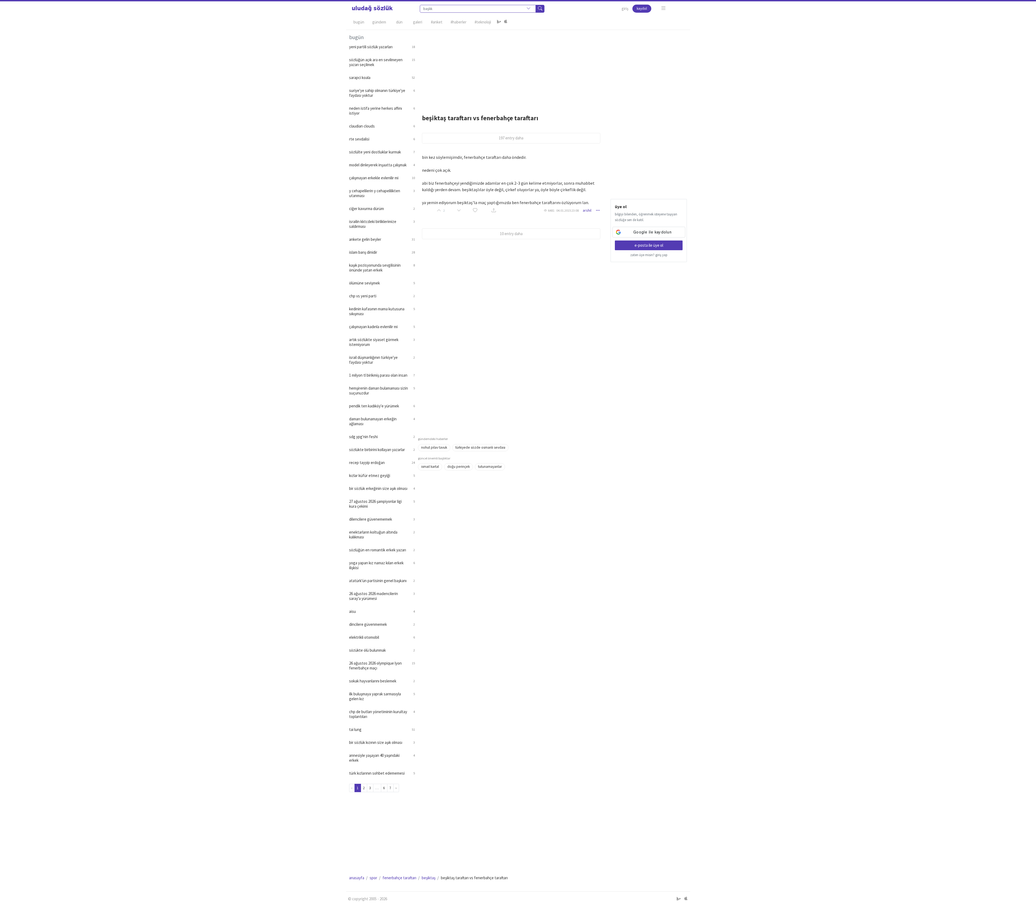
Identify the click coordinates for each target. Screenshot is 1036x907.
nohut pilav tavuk (434, 447)
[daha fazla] (663, 8)
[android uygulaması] (499, 22)
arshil (587, 210)
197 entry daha (511, 137)
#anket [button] (436, 22)
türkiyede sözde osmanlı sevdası (480, 447)
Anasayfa (356, 877)
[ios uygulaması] (505, 22)
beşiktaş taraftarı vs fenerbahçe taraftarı (480, 118)
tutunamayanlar (490, 466)
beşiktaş (428, 877)
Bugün (358, 22)
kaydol (642, 8)
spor (373, 877)
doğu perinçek (458, 466)
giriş (625, 8)
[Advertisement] (552, 67)
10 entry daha (511, 233)
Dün (399, 22)
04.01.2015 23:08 (567, 210)
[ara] (540, 9)
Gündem (379, 22)
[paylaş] (493, 210)
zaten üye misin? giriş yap (648, 255)
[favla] (475, 210)
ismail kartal (430, 466)
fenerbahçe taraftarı (399, 877)
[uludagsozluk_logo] (372, 9)
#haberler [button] (458, 22)
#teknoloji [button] (483, 22)
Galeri (417, 22)
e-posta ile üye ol (649, 245)
